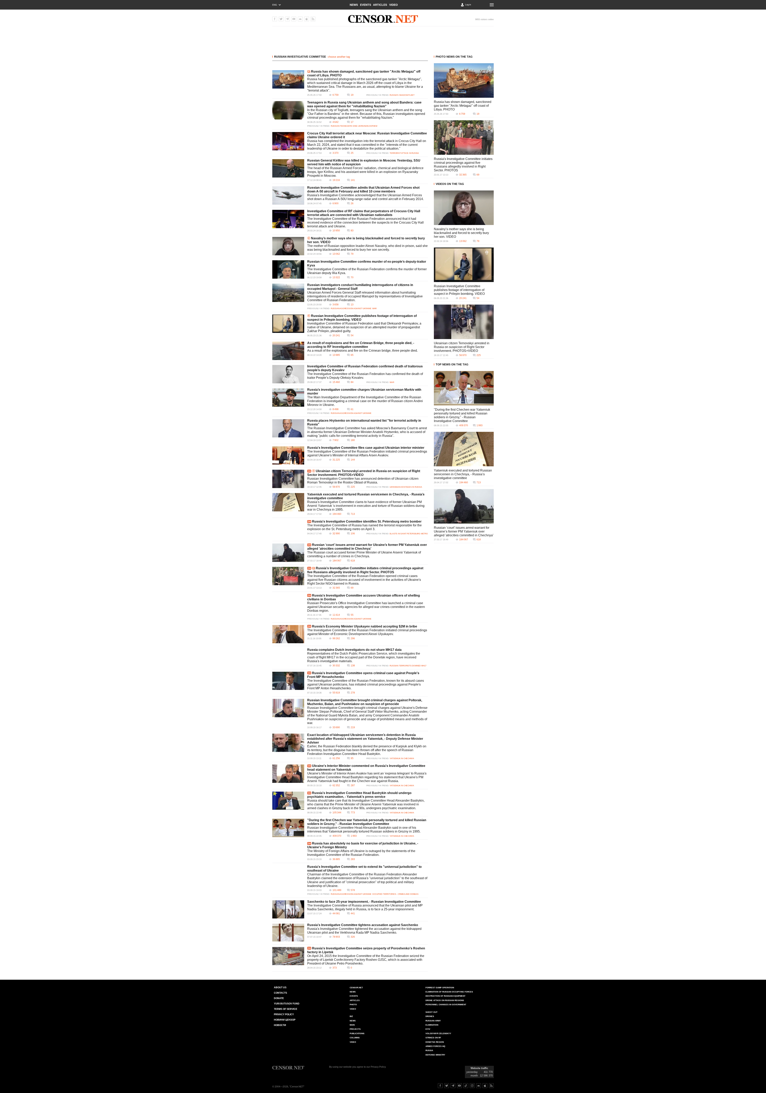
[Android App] (300, 19)
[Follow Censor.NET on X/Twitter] (446, 1085)
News (354, 4)
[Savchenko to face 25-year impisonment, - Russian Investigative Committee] (288, 909)
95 (352, 758)
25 (352, 153)
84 (352, 382)
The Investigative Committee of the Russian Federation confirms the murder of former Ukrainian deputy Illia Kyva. (367, 271)
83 (352, 230)
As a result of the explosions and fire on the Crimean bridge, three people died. (362, 350)
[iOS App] (306, 19)
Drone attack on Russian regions (444, 1000)
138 (353, 665)
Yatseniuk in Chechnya (402, 758)
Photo (353, 1004)
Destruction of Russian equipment (445, 996)
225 (353, 487)
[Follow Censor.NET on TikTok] (465, 1085)
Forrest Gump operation (439, 987)
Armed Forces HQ (435, 1046)
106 (353, 533)
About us (280, 987)
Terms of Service (285, 1009)
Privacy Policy (284, 1014)
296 (353, 638)
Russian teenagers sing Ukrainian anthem (354, 126)
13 (352, 304)
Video (393, 4)
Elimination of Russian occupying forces (449, 992)
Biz (351, 1016)
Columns (355, 1038)
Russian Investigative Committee (300, 56)
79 (352, 254)
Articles (380, 4)
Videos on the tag (450, 183)
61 (352, 409)
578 (353, 890)
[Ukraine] (288, 774)
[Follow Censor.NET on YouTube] (459, 1085)
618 (353, 560)
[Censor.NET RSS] (313, 19)
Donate (279, 998)
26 (352, 203)
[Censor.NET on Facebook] (274, 19)
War (374, 308)
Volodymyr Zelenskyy (438, 1033)
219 (353, 727)
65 (352, 355)
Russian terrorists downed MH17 (408, 666)
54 (352, 335)
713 (353, 514)
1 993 (354, 836)
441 (353, 913)
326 (353, 937)
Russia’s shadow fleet (402, 95)
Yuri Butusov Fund (286, 1003)
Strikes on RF (433, 1038)
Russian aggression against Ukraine (351, 308)
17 (352, 122)
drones (429, 1016)
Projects (355, 1029)
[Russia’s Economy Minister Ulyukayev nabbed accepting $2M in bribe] (288, 634)
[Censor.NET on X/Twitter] (281, 19)
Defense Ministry (435, 1055)
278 (353, 693)
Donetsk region (434, 1042)
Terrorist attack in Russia (404, 153)
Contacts (280, 992)
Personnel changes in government (445, 1004)
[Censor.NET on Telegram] (287, 19)
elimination (431, 1025)
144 (353, 460)
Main (352, 1025)
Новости (280, 1025)
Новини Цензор (284, 1019)
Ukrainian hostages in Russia (406, 487)
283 (353, 859)
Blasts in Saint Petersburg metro (409, 534)
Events (365, 4)
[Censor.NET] (383, 19)
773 (353, 812)
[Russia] (288, 455)
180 (353, 440)
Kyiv (427, 1029)
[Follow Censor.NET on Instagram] (472, 1085)
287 (353, 785)
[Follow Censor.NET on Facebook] (440, 1085)
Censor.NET (356, 987)
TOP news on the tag (452, 364)
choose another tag (339, 56)
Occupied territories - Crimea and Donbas (395, 894)
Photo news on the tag (454, 56)
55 (352, 615)
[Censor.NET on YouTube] (293, 19)
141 (353, 180)
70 (352, 277)
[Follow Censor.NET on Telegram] (453, 1085)
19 (352, 95)
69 (352, 588)
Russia (429, 1050)
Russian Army (433, 1021)
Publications (357, 1033)
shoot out (431, 1012)
